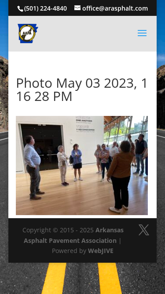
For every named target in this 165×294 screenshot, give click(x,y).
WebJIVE (101, 250)
